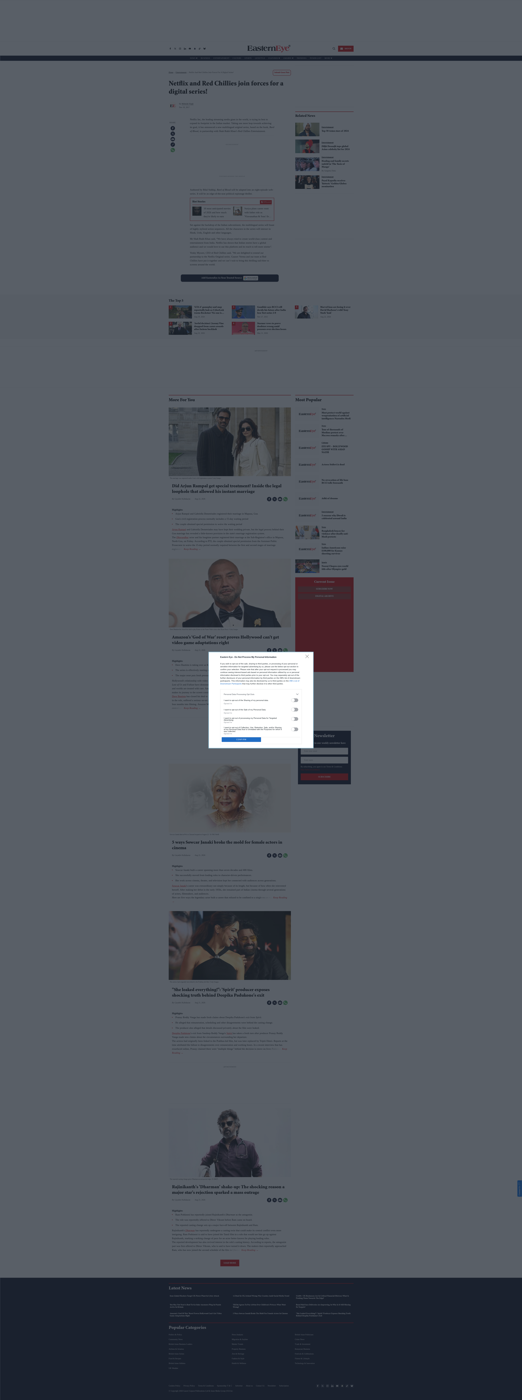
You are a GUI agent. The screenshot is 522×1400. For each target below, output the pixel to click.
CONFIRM (241, 739)
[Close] (308, 657)
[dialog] (261, 700)
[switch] (294, 700)
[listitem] (261, 694)
